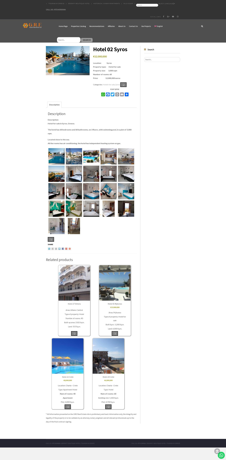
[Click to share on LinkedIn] (49, 248)
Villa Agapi (128, 3)
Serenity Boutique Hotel (79, 3)
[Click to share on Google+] (66, 248)
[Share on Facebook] (62, 248)
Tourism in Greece (56, 3)
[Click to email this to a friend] (56, 248)
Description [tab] (54, 105)
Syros (117, 84)
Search (87, 40)
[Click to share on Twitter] (59, 248)
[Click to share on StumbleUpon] (69, 248)
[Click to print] (52, 248)
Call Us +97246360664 (53, 443)
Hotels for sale (109, 84)
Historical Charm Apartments (106, 3)
